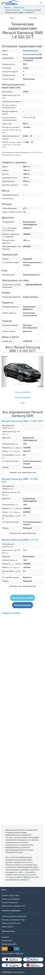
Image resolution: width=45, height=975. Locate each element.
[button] (5, 371)
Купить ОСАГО (8, 926)
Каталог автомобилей (10, 899)
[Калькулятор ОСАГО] (31, 142)
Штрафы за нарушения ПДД (13, 919)
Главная (7, 7)
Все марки (33, 18)
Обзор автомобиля (22, 392)
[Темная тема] (11, 949)
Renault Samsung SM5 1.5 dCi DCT (22, 421)
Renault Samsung (13, 10)
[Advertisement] (22, 719)
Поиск (12, 18)
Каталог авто (19, 7)
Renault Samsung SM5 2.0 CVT (20, 540)
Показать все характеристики (22, 472)
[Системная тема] (16, 949)
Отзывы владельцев (22, 397)
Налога (29, 152)
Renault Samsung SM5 (32, 10)
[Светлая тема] (5, 949)
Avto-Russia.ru (19, 972)
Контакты (5, 937)
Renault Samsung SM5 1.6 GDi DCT (20, 480)
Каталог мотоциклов (10, 902)
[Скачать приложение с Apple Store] (12, 959)
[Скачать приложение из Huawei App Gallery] (33, 965)
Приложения (7, 940)
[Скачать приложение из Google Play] (12, 965)
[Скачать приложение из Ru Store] (33, 959)
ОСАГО (36, 152)
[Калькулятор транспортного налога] (30, 136)
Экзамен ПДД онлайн (10, 895)
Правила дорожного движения (14, 916)
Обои (22, 402)
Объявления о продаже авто (13, 906)
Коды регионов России (11, 923)
